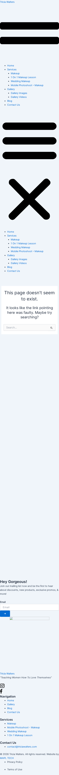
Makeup (15, 73)
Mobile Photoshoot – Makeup (27, 85)
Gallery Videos (19, 97)
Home (10, 65)
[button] (29, 170)
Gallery (11, 89)
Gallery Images (19, 93)
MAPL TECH (7, 758)
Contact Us (13, 104)
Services (12, 69)
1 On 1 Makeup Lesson (23, 77)
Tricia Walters (7, 1)
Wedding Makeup (20, 81)
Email (3, 602)
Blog (9, 100)
